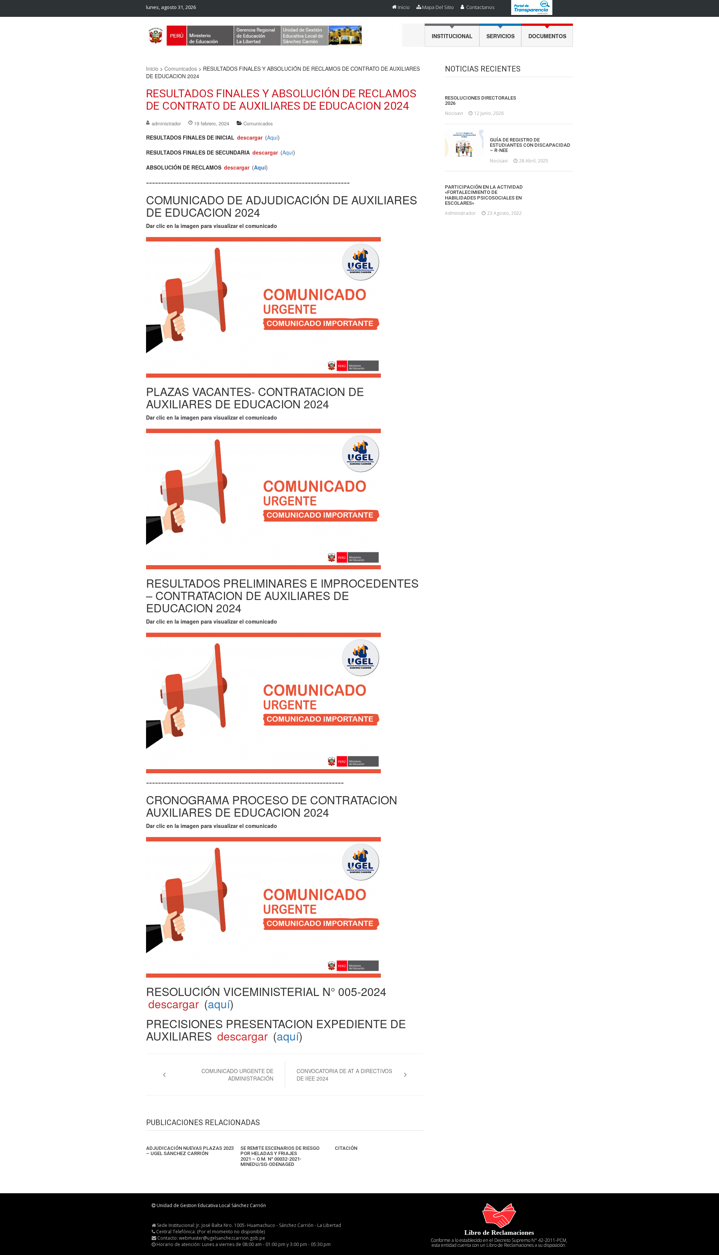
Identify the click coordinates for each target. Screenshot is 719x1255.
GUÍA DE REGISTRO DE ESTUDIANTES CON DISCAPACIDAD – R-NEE (530, 145)
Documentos (547, 36)
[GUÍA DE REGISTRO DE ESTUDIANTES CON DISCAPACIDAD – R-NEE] (464, 143)
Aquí (272, 137)
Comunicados (180, 68)
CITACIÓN (346, 1148)
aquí (219, 1004)
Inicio (404, 7)
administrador (166, 123)
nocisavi (454, 113)
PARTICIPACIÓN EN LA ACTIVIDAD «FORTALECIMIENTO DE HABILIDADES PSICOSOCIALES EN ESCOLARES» (484, 195)
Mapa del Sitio (438, 7)
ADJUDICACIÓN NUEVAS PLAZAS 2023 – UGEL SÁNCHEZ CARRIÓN (190, 1151)
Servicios (500, 36)
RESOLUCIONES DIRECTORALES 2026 (480, 100)
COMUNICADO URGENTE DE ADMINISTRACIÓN (237, 1074)
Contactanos (480, 7)
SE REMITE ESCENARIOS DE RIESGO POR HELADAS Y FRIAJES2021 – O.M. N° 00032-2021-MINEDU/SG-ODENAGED (279, 1156)
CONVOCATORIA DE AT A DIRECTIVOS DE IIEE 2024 (344, 1074)
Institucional (452, 36)
